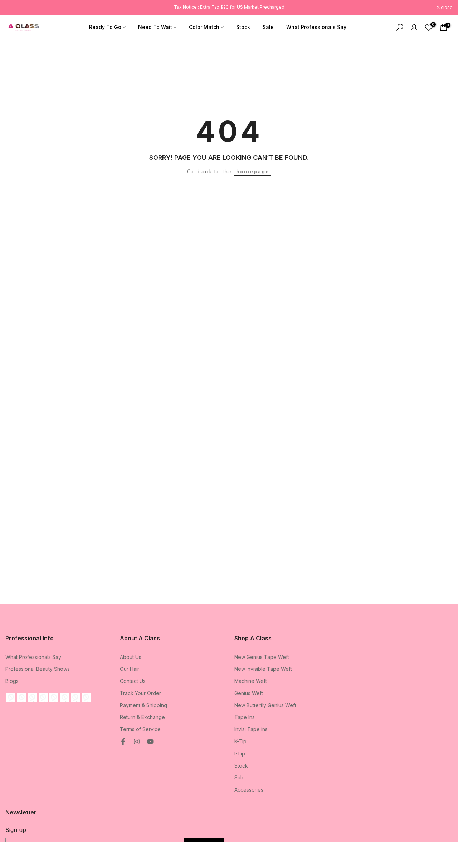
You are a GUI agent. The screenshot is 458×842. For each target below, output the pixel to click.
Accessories (248, 790)
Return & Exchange (142, 717)
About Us (130, 657)
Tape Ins (244, 717)
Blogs (12, 681)
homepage (252, 171)
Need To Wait (155, 27)
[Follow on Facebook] (123, 741)
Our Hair (129, 669)
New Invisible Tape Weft (263, 669)
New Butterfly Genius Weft (265, 705)
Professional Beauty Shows (37, 669)
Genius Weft (248, 693)
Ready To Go (105, 27)
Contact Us (133, 681)
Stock (243, 27)
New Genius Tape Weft (261, 657)
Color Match (204, 27)
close (15, 7)
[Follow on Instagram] (136, 741)
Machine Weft (250, 681)
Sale (268, 27)
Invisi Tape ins (251, 729)
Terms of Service (140, 729)
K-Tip (240, 741)
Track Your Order (140, 693)
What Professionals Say (316, 27)
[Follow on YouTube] (150, 741)
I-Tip (239, 753)
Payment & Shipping (143, 705)
